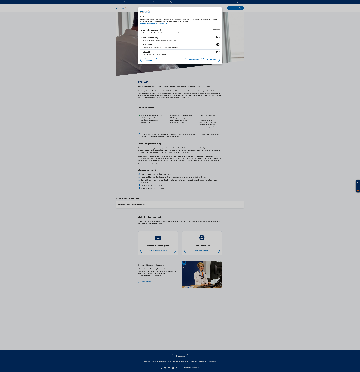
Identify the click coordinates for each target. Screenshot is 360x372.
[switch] (218, 37)
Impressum (162, 24)
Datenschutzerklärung (147, 24)
